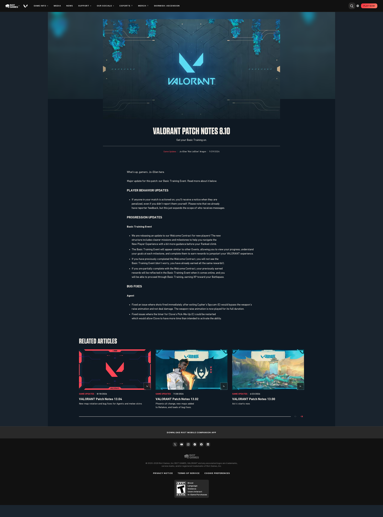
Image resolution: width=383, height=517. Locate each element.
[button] (170, 151)
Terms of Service (189, 473)
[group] (191, 379)
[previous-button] (295, 416)
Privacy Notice (163, 473)
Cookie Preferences (217, 473)
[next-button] (301, 416)
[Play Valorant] (26, 6)
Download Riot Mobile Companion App (191, 432)
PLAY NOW (369, 6)
